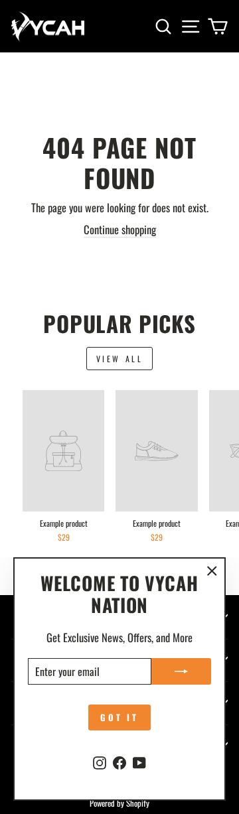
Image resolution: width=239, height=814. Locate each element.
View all (119, 358)
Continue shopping (120, 229)
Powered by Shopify (119, 803)
